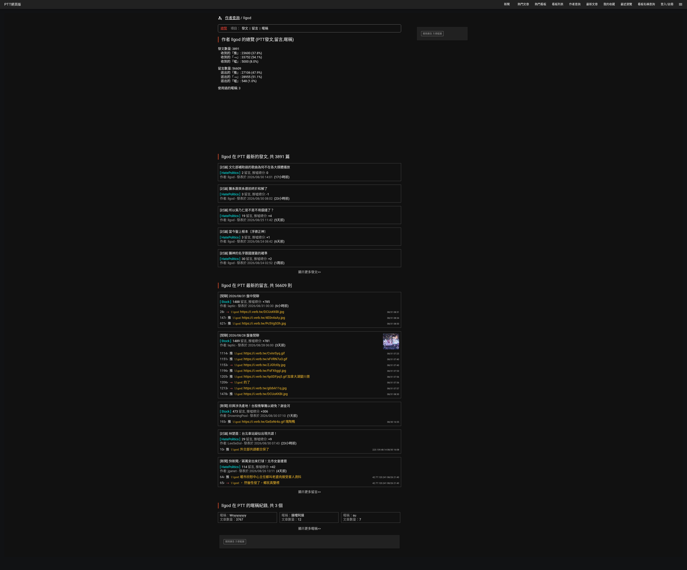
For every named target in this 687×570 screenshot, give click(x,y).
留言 (255, 28)
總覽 (224, 28)
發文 (245, 28)
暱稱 (265, 28)
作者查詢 (232, 18)
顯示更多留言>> (309, 492)
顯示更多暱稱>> (309, 528)
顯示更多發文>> (309, 272)
